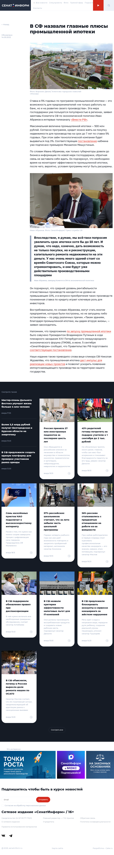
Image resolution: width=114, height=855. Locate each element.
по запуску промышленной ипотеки (89, 331)
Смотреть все (57, 730)
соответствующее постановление (50, 349)
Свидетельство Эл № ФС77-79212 (17, 818)
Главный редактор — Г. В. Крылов (58, 818)
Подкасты (89, 3)
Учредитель (48, 822)
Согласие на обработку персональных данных (25, 805)
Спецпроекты (55, 3)
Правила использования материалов (19, 827)
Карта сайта (57, 848)
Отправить (43, 799)
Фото (66, 3)
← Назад (5, 24)
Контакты (37, 8)
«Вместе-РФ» (79, 119)
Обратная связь (87, 818)
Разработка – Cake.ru (103, 848)
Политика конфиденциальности (95, 822)
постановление (87, 141)
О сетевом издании (11, 822)
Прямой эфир (76, 3)
